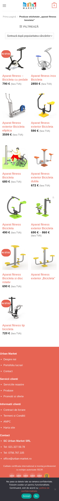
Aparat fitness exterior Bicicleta (42, 124)
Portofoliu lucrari (13, 365)
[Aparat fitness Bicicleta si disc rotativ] (15, 257)
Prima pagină (9, 17)
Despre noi (9, 359)
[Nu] (55, 490)
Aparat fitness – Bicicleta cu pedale (15, 77)
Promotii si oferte (13, 396)
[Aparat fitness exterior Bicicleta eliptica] (15, 105)
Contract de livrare (14, 409)
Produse (8, 390)
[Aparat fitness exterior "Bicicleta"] (44, 257)
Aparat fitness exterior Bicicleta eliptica (13, 126)
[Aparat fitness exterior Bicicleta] (44, 105)
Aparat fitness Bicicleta (11, 175)
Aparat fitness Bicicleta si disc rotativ (12, 278)
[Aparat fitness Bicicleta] (15, 156)
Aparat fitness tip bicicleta (13, 327)
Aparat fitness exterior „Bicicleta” (43, 276)
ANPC (7, 421)
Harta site (9, 427)
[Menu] (4, 6)
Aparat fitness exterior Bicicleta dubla (42, 177)
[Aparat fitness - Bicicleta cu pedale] (15, 58)
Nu (36, 496)
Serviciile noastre (13, 384)
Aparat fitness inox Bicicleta (43, 77)
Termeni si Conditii (14, 415)
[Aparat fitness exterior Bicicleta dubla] (44, 156)
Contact (8, 371)
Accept (26, 496)
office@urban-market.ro (17, 458)
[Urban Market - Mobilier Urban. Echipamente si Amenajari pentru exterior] (29, 5)
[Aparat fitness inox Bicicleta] (44, 58)
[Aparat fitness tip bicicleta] (15, 308)
